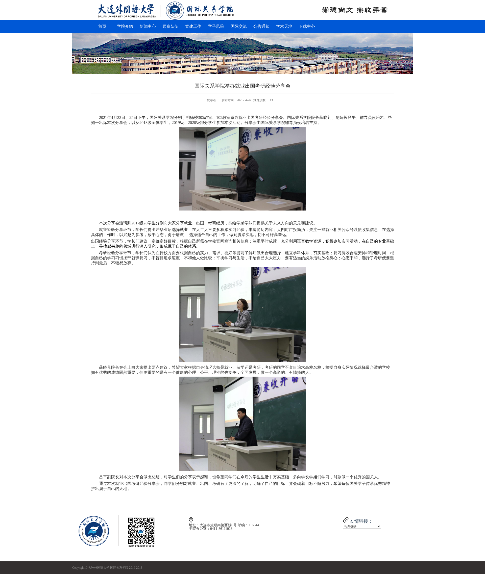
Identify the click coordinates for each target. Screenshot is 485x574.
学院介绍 (125, 26)
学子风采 (216, 26)
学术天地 (284, 26)
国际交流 (239, 26)
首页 (102, 26)
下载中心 (307, 26)
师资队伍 (170, 26)
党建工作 (193, 26)
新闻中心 (148, 26)
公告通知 (261, 26)
